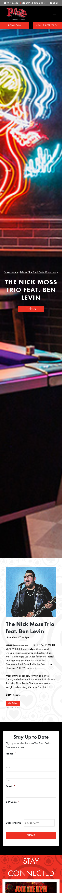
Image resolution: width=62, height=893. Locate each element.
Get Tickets (13, 703)
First (8, 767)
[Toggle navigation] (54, 14)
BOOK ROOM (14, 25)
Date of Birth (15, 822)
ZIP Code (13, 801)
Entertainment (11, 272)
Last (8, 780)
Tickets (31, 309)
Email (10, 786)
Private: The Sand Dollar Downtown (38, 272)
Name (11, 753)
